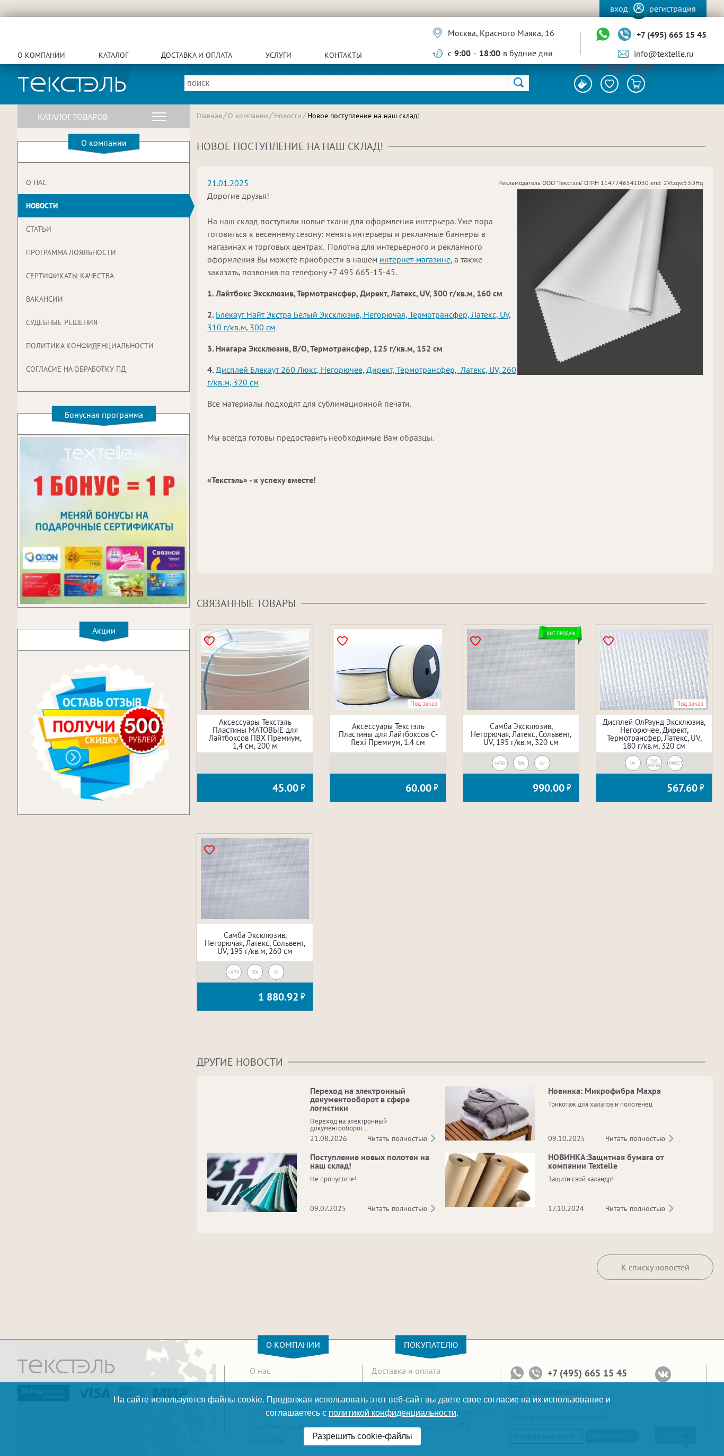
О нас (36, 182)
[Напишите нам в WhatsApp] (603, 35)
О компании (41, 55)
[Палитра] (583, 84)
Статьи (38, 229)
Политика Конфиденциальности (90, 345)
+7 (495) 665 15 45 (672, 34)
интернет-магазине (415, 259)
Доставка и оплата (196, 55)
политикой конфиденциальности (392, 1412)
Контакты (343, 55)
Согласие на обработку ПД (76, 369)
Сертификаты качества (70, 275)
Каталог (113, 55)
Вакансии (44, 299)
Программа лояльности (71, 252)
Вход (619, 8)
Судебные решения (62, 322)
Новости (42, 205)
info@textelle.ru (664, 53)
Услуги (279, 55)
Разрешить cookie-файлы (362, 1436)
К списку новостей (655, 1267)
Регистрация (672, 8)
